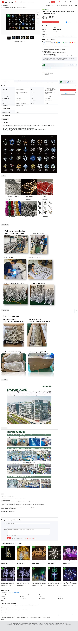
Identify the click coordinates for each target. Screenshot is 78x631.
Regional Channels (51, 623)
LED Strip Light (60, 598)
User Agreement (45, 626)
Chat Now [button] (69, 22)
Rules (76, 5)
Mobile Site (62, 623)
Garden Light (41, 596)
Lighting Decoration (13, 7)
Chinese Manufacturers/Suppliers (26, 623)
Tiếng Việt (63, 624)
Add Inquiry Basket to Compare (21, 41)
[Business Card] (75, 85)
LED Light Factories (5, 614)
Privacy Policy (55, 626)
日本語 (51, 624)
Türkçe (60, 624)
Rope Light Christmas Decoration (35, 617)
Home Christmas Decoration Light (51, 614)
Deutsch (37, 624)
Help (58, 5)
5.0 (63, 82)
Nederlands (41, 624)
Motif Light (18, 7)
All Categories (4, 5)
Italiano (34, 624)
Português (21, 624)
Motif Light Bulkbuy (46, 617)
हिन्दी (53, 624)
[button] (54, 83)
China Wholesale (34, 623)
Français (25, 624)
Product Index (57, 623)
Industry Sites (46, 623)
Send (9, 538)
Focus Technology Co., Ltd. (32, 626)
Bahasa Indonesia (68, 624)
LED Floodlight (3, 598)
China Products (18, 623)
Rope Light (60, 594)
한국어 (48, 624)
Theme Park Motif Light (23, 609)
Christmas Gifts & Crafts (5, 594)
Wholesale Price (40, 623)
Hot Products (13, 623)
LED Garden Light (23, 598)
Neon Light (22, 596)
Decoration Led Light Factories (16, 614)
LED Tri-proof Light (42, 598)
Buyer (53, 5)
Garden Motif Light (13, 609)
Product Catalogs (16, 592)
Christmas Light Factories (39, 614)
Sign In (43, 75)
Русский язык (30, 624)
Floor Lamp (41, 594)
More (2, 600)
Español (17, 624)
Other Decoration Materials (24, 594)
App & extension (64, 5)
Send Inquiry (50, 22)
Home (2, 7)
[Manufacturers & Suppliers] (7, 2)
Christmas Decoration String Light (22, 617)
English (14, 624)
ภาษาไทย (56, 624)
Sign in (76, 2)
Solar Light (60, 596)
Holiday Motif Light (23, 7)
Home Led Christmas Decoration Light (8, 617)
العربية (45, 624)
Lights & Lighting (6, 7)
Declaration (50, 626)
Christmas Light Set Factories (28, 614)
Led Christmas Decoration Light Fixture (65, 614)
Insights (66, 623)
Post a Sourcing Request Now (30, 538)
